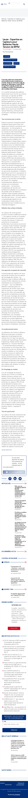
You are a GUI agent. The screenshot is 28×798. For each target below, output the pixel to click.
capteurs (6, 56)
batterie (16, 63)
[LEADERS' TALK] (26, 589)
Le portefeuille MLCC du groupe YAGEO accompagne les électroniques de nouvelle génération (14, 681)
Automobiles (8, 63)
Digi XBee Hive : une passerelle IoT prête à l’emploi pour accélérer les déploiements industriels (15, 709)
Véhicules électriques (10, 59)
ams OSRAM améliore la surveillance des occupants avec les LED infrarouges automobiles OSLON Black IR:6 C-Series (15, 673)
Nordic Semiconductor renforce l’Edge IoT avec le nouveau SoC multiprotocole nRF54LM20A (14, 695)
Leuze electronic (7, 450)
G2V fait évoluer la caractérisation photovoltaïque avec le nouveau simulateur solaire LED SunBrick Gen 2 (14, 649)
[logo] (14, 4)
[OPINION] (26, 562)
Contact (2, 783)
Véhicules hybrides (9, 66)
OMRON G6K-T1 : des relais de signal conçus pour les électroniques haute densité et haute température (14, 702)
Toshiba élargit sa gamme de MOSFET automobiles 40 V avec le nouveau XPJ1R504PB (15, 688)
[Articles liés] (26, 483)
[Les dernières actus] (26, 551)
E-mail (4, 721)
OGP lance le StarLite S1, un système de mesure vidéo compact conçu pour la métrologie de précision (15, 657)
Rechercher (8, 784)
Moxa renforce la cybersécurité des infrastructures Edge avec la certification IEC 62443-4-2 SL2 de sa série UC (15, 665)
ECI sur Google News (15, 472)
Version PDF (14, 628)
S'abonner (14, 730)
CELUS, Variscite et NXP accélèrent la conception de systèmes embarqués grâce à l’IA (15, 642)
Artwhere (17, 794)
